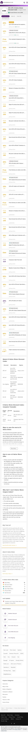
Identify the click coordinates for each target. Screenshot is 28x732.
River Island (13, 650)
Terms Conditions (5, 719)
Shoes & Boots (9, 708)
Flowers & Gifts (6, 699)
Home (2, 708)
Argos (14, 670)
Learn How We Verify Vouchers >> (10, 545)
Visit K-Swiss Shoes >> (8, 573)
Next (5, 656)
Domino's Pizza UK (13, 653)
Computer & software (7, 691)
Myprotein (13, 667)
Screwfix (6, 653)
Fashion (4, 697)
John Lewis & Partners (16, 663)
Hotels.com (6, 663)
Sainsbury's (6, 667)
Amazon (13, 656)
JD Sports (11, 660)
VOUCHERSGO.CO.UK (8, 2)
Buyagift (5, 660)
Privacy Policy (12, 717)
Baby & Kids (5, 686)
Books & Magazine (7, 689)
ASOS (21, 653)
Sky (18, 656)
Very (9, 656)
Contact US (18, 719)
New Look (6, 650)
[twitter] (14, 723)
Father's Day (4, 717)
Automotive (5, 683)
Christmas (17, 715)
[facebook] (11, 723)
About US (3, 715)
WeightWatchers (7, 674)
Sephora (19, 650)
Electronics (5, 694)
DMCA (12, 719)
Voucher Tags (4, 721)
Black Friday (10, 715)
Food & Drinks (6, 702)
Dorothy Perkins (19, 660)
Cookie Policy (20, 717)
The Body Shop (7, 670)
